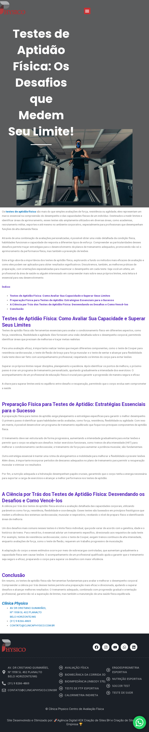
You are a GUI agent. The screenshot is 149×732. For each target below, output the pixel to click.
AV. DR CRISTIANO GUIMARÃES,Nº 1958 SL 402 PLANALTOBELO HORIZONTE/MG (28, 612)
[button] (87, 11)
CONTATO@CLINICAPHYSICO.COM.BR (32, 625)
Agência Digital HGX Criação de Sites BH (83, 720)
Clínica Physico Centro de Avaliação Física (76, 709)
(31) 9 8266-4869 (20, 620)
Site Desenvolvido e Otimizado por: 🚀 (32, 720)
